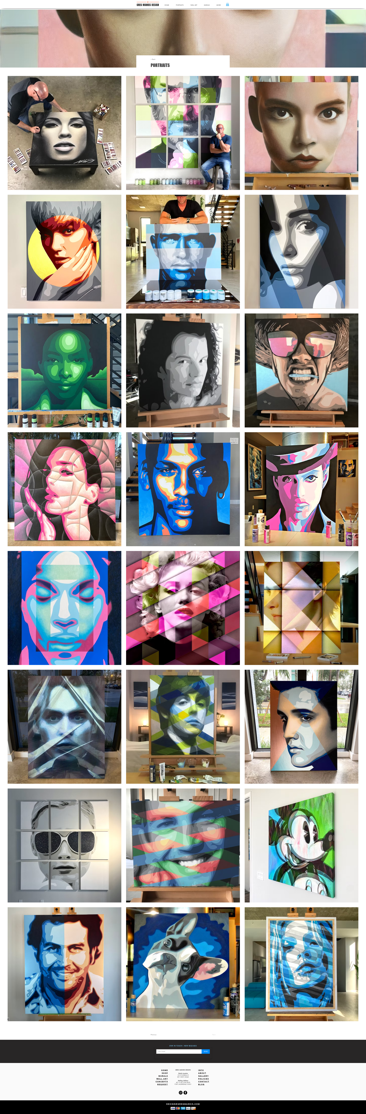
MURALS (163, 1076)
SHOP (165, 1073)
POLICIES (203, 1079)
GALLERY (203, 1076)
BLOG (201, 1084)
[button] (227, 4)
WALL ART (162, 1079)
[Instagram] (181, 1093)
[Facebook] (185, 1093)
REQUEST (162, 1084)
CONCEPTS (162, 1081)
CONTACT (203, 1081)
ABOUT (202, 1073)
